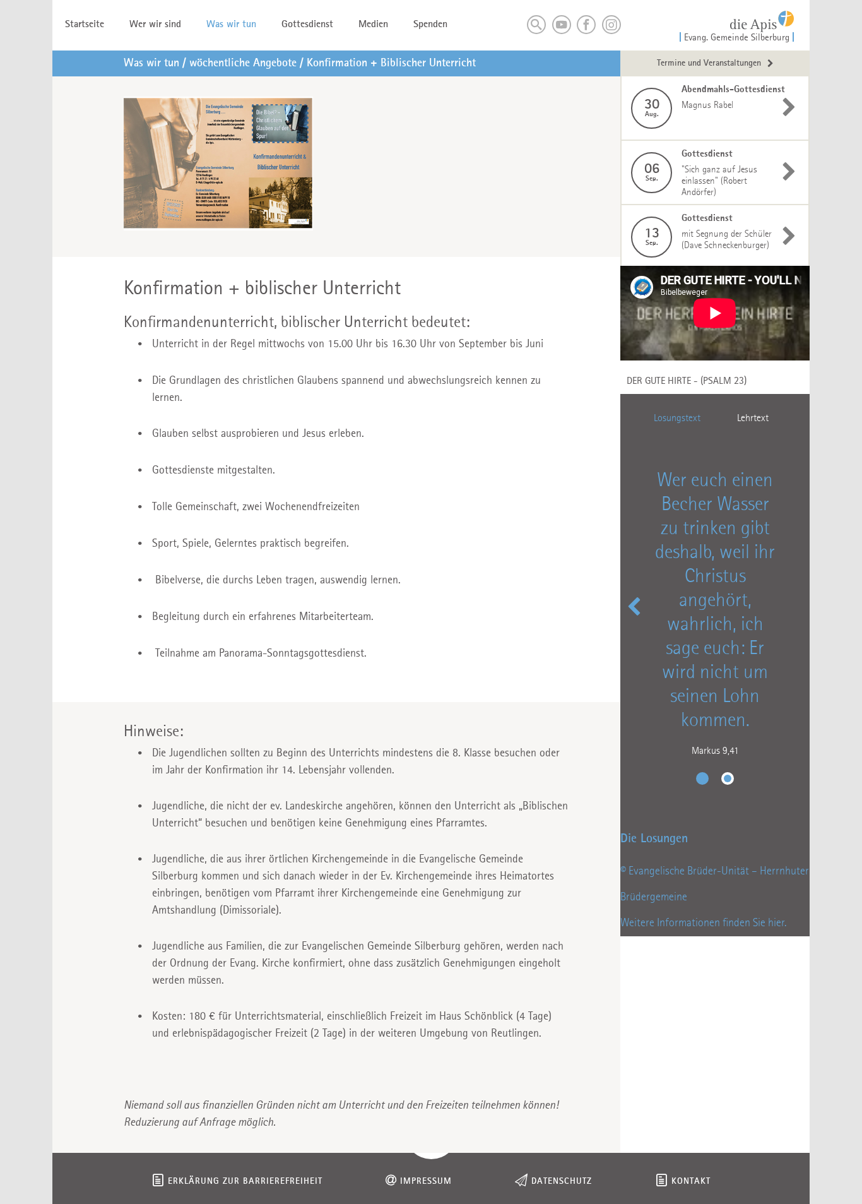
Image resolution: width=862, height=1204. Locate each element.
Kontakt (691, 1181)
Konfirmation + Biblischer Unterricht (391, 63)
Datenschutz (561, 1181)
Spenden (430, 25)
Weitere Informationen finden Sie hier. (703, 923)
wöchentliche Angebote (243, 63)
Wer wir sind (155, 25)
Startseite (84, 25)
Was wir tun (231, 25)
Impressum (426, 1181)
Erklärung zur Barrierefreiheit (245, 1181)
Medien (373, 25)
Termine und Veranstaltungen (709, 63)
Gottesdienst (307, 25)
